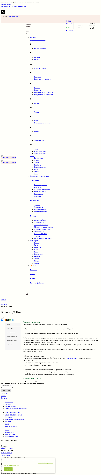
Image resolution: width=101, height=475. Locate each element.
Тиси (36, 174)
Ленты (36, 245)
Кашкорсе (37, 90)
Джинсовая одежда (41, 222)
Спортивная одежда (41, 231)
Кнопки (36, 243)
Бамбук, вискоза (40, 48)
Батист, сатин (38, 158)
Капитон (37, 88)
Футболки (37, 236)
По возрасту (34, 200)
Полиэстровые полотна (42, 123)
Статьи (7, 430)
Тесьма (36, 259)
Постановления (72, 358)
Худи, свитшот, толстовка (42, 238)
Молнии (37, 250)
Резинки (37, 256)
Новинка (8, 421)
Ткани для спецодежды (13, 415)
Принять (8, 469)
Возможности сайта (11, 437)
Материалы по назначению (14, 419)
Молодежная (38, 207)
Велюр (36, 59)
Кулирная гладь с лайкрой (43, 92)
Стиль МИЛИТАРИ (40, 234)
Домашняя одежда (41, 225)
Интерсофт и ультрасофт (42, 79)
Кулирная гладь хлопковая (43, 95)
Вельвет (37, 57)
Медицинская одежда (42, 189)
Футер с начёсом (40, 153)
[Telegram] (13, 320)
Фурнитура (8, 417)
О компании (9, 402)
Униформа (37, 196)
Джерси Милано (40, 68)
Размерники (38, 254)
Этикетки (37, 263)
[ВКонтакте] (2, 320)
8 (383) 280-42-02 (69, 23)
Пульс (36, 169)
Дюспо (36, 162)
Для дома (37, 187)
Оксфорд (37, 165)
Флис (36, 149)
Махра (36, 112)
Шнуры (36, 261)
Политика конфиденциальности (16, 409)
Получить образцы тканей (80, 25)
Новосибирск (13, 16)
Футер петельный (40, 151)
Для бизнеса (35, 180)
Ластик (36, 103)
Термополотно (39, 140)
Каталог (3, 396)
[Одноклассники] (5, 320)
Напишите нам (6, 455)
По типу (33, 216)
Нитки (36, 252)
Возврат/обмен (10, 434)
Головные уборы (40, 220)
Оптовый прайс (13, 5)
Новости (8, 404)
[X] (7, 320)
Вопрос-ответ (9, 432)
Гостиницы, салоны (40, 185)
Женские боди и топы (42, 229)
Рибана (36, 132)
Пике (36, 121)
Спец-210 (37, 172)
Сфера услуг (38, 194)
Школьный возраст (40, 209)
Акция (7, 424)
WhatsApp (69, 30)
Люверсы (37, 247)
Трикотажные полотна (12, 412)
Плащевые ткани (40, 167)
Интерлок (37, 77)
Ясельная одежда (40, 211)
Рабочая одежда (40, 191)
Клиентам (4, 398)
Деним (36, 160)
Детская (37, 205)
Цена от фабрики (11, 426)
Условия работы (10, 406)
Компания (4, 393)
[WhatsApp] (10, 320)
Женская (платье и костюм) (43, 227)
